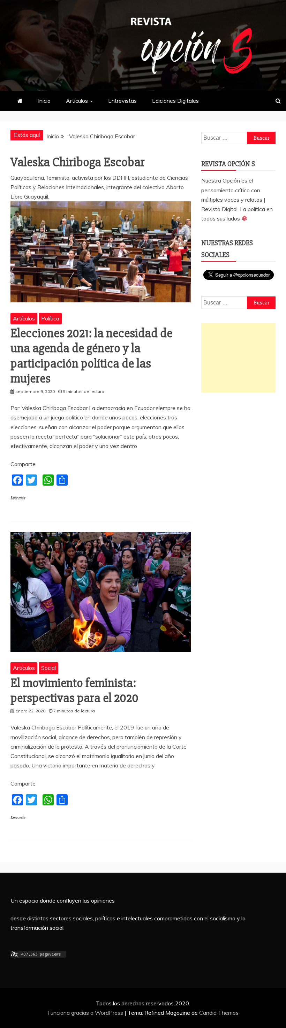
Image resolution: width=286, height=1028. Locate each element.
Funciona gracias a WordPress (86, 1012)
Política (50, 318)
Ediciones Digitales (175, 100)
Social (48, 667)
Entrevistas (122, 100)
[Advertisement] (238, 358)
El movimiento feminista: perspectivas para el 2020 (74, 690)
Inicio (44, 100)
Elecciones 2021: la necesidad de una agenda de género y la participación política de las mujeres (91, 356)
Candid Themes (219, 1012)
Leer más (17, 498)
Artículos (77, 100)
